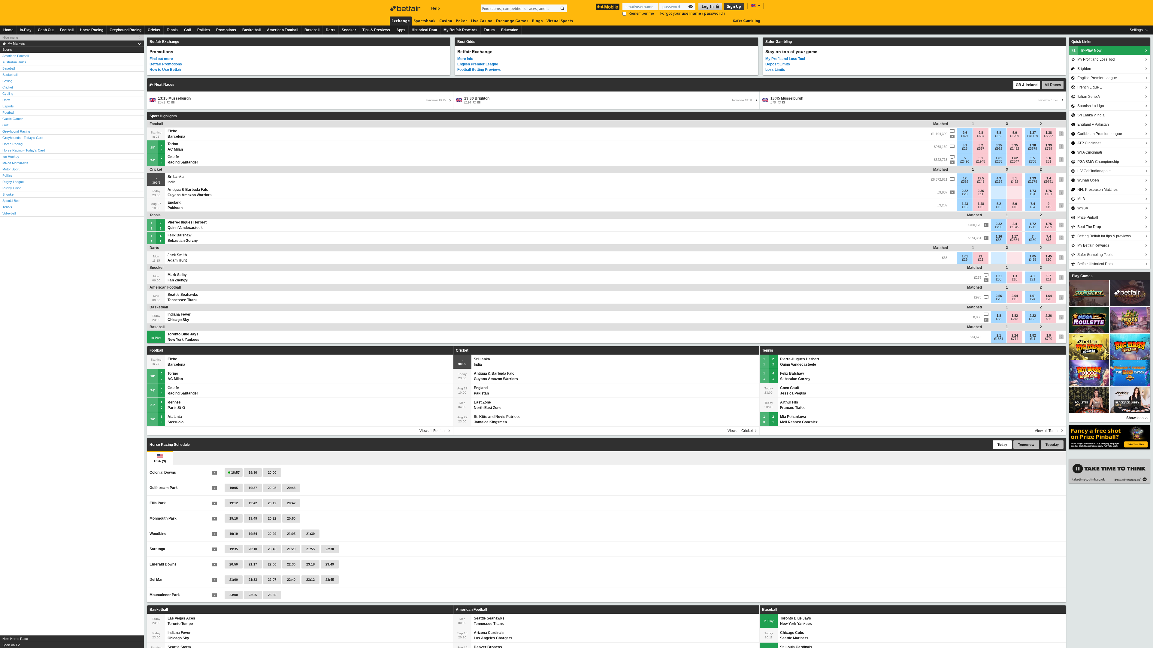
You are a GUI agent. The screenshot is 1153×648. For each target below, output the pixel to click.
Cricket (154, 30)
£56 (1048, 318)
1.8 (999, 315)
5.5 (1032, 158)
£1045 (1014, 227)
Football (67, 30)
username (692, 13)
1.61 (999, 158)
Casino (445, 20)
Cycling (7, 93)
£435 (1032, 259)
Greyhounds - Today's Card (22, 138)
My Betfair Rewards (460, 30)
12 (965, 178)
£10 (1014, 207)
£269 (1048, 227)
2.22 (1033, 315)
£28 (998, 299)
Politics (203, 30)
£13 (1048, 239)
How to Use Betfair (166, 70)
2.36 (981, 190)
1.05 (1033, 256)
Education (509, 30)
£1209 (1014, 135)
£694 (980, 135)
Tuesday (1052, 444)
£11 (980, 194)
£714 (1014, 338)
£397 (980, 148)
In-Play (26, 30)
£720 (1048, 338)
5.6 (1048, 158)
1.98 (1033, 145)
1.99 (1049, 145)
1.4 (1048, 178)
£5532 (1048, 135)
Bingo (537, 20)
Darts (330, 30)
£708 (1032, 161)
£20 (964, 194)
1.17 (1015, 236)
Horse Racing (91, 30)
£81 (1048, 161)
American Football (282, 30)
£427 (964, 135)
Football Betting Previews (479, 70)
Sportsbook (424, 20)
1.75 (1049, 223)
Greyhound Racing (125, 30)
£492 (1014, 181)
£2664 (1014, 239)
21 (980, 256)
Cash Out (46, 30)
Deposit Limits (777, 64)
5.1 (965, 145)
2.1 (999, 335)
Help (435, 8)
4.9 (999, 178)
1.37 (1033, 132)
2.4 (1014, 223)
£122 (1032, 318)
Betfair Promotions (166, 64)
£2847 (1014, 161)
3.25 (999, 145)
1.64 (1049, 295)
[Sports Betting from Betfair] (607, 7)
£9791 (1048, 181)
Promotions (226, 30)
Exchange (401, 20)
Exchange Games (512, 20)
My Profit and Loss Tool (785, 59)
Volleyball (9, 213)
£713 (1032, 227)
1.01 (965, 256)
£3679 (1032, 148)
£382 (964, 181)
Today (1002, 444)
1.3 (1014, 276)
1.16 (999, 236)
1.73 (1033, 190)
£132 (998, 135)
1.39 (1033, 178)
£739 (1048, 148)
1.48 (981, 203)
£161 (1048, 194)
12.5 (981, 178)
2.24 (1015, 335)
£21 (980, 259)
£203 (998, 227)
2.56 (999, 295)
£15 (980, 207)
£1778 (1032, 181)
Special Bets (11, 200)
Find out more (161, 59)
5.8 (999, 132)
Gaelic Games (12, 119)
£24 (1032, 299)
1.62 (1015, 158)
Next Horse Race (15, 638)
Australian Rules (14, 62)
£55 (998, 239)
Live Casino (481, 20)
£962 (998, 148)
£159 (998, 181)
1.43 (965, 203)
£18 (1014, 279)
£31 (1032, 194)
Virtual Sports (559, 20)
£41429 (1032, 135)
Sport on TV (11, 645)
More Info (465, 59)
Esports (8, 106)
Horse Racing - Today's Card (23, 150)
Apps (400, 30)
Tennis (172, 30)
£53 (998, 279)
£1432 (1014, 148)
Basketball (251, 30)
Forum (489, 30)
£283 (998, 161)
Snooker (349, 30)
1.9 (1048, 335)
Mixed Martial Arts (15, 163)
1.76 (1049, 190)
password (714, 13)
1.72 (1033, 223)
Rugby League (13, 182)
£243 (980, 181)
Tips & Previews (376, 30)
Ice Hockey (10, 156)
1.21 (999, 276)
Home (8, 30)
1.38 (1049, 132)
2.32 (965, 190)
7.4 (1032, 203)
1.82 (1015, 315)
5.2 (981, 145)
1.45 (1049, 256)
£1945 (980, 161)
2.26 (1049, 315)
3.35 (1015, 145)
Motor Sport (11, 169)
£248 (1014, 318)
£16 (964, 207)
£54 (1032, 207)
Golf (187, 30)
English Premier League (477, 64)
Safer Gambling (746, 20)
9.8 (981, 132)
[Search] (562, 8)
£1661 (998, 338)
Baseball (311, 30)
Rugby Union (11, 188)
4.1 (1032, 276)
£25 (964, 148)
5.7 (1048, 276)
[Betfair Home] (406, 8)
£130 (1032, 239)
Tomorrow (1026, 444)
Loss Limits (775, 70)
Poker (461, 20)
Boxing (7, 81)
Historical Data (424, 30)
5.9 (1014, 132)
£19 (964, 259)
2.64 (1015, 295)
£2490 (964, 161)
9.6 (965, 132)
